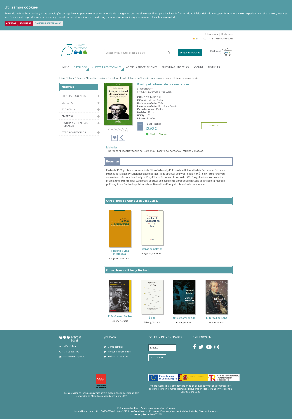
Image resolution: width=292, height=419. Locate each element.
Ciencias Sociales (74, 96)
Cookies (170, 408)
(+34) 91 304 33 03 (71, 352)
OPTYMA (157, 414)
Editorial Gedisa (155, 100)
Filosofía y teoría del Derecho (102, 78)
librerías (175, 67)
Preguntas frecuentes (119, 351)
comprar (214, 125)
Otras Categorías (74, 132)
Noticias (214, 67)
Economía (68, 109)
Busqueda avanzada (190, 52)
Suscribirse (157, 357)
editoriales (107, 67)
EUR (205, 38)
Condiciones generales (152, 408)
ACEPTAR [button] (11, 23)
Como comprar (115, 346)
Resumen (112, 161)
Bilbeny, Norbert (145, 88)
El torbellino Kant (216, 318)
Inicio (67, 67)
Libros (70, 78)
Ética (152, 317)
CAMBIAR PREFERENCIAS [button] (48, 23)
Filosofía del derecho (129, 78)
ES (197, 38)
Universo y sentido (184, 318)
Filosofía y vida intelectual (120, 252)
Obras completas (152, 249)
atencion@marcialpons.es (73, 357)
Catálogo (80, 67)
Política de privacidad (118, 356)
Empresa (68, 116)
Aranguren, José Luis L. (160, 91)
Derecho (80, 78)
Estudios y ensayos (151, 78)
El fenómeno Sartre (120, 316)
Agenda (198, 67)
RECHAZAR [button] (25, 23)
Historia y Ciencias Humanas (75, 124)
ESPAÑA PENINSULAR (222, 38)
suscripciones (141, 67)
